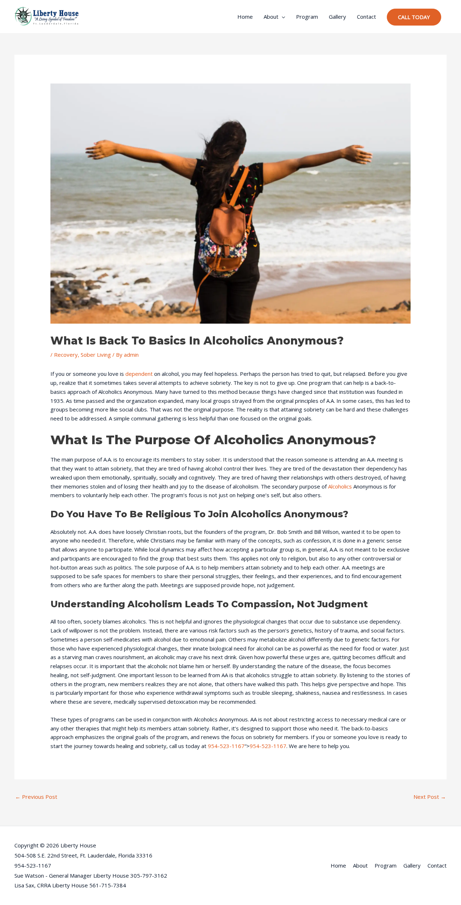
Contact (366, 16)
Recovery (66, 354)
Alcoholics (340, 486)
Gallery (337, 16)
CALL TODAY (414, 17)
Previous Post (36, 796)
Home (245, 16)
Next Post (429, 796)
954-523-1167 (226, 745)
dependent (139, 373)
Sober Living (96, 354)
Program (307, 16)
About (271, 16)
